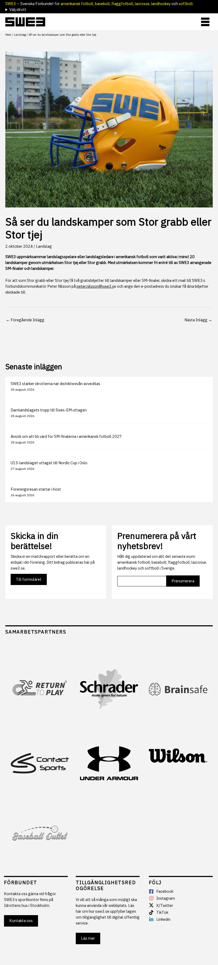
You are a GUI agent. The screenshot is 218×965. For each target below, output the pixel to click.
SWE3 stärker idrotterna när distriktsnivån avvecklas (55, 383)
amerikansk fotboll (77, 3)
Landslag (44, 246)
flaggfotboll (122, 3)
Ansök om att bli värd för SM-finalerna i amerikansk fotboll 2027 (66, 436)
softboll (186, 3)
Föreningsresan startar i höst (36, 489)
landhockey (161, 3)
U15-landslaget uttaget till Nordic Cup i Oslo (49, 462)
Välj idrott (17, 9)
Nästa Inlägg (198, 319)
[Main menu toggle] (205, 21)
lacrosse (142, 3)
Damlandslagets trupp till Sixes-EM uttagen (49, 410)
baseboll (102, 3)
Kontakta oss (21, 920)
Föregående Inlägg (25, 319)
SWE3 (10, 3)
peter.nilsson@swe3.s (95, 286)
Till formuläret (28, 579)
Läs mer (88, 938)
